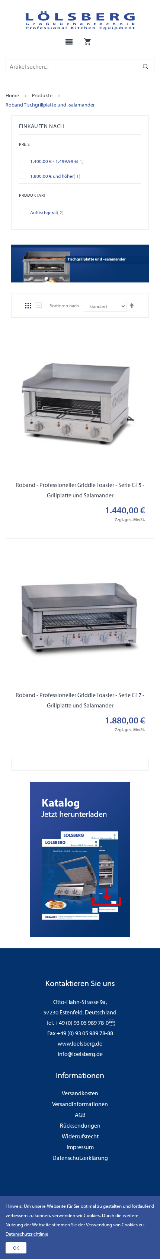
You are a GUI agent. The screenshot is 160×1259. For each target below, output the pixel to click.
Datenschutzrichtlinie (27, 1234)
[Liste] (38, 306)
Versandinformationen (80, 1104)
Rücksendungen (80, 1125)
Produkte (42, 95)
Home (12, 95)
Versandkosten (80, 1093)
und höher (61, 176)
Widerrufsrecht (80, 1136)
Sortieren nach (64, 305)
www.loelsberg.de (80, 1043)
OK (16, 1248)
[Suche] (145, 66)
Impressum (80, 1147)
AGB (80, 1114)
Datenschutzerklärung (80, 1157)
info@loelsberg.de (80, 1053)
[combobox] (72, 66)
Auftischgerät (52, 212)
